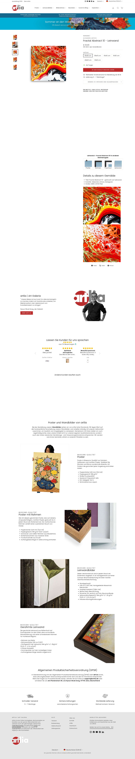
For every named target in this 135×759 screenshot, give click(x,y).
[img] (67, 342)
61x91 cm (97, 60)
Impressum (72, 726)
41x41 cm (107, 56)
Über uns (72, 718)
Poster (37, 8)
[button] (36, 353)
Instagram (109, 182)
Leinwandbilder (48, 8)
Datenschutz (73, 728)
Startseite (86, 36)
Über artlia (27, 1)
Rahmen (98, 168)
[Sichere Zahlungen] (67, 696)
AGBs (71, 723)
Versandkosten (96, 47)
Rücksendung (55, 723)
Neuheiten (71, 8)
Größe (86, 52)
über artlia (26, 313)
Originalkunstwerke (17, 725)
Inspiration (95, 8)
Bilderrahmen (60, 8)
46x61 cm (88, 60)
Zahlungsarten (55, 728)
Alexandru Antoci (90, 38)
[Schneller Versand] (30, 696)
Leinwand (118, 168)
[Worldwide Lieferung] (105, 696)
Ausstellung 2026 (17, 1)
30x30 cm (88, 56)
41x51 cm (116, 56)
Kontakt (71, 720)
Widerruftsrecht (56, 726)
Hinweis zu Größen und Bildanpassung (103, 82)
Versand (54, 721)
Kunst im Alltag (83, 8)
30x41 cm (97, 56)
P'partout (108, 168)
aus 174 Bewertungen (66, 344)
